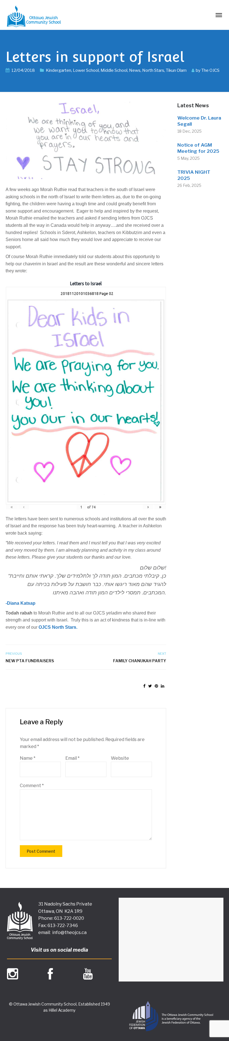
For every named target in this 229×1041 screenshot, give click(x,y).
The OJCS (210, 70)
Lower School (86, 70)
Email (72, 758)
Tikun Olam (176, 70)
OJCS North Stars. (58, 627)
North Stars (153, 70)
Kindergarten (58, 70)
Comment (32, 785)
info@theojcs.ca (69, 932)
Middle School (114, 70)
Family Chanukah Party (139, 660)
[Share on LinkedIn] (162, 685)
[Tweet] (150, 685)
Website (120, 758)
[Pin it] (156, 685)
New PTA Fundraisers (30, 660)
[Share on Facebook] (144, 685)
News (134, 70)
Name (27, 758)
